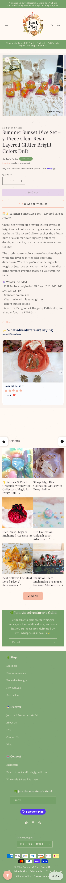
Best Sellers (12, 695)
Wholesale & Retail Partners (22, 779)
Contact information (43, 876)
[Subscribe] (53, 642)
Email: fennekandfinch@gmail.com (27, 772)
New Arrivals (13, 687)
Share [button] (9, 322)
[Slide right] (40, 121)
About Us (11, 722)
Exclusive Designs (16, 680)
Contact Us (12, 737)
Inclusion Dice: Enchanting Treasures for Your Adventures (47, 581)
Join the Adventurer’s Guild (21, 715)
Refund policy (20, 871)
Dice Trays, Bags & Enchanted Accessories (17, 533)
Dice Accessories (16, 673)
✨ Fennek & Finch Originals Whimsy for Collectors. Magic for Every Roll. (16, 487)
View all (33, 595)
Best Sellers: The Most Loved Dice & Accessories (17, 581)
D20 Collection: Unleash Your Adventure (43, 535)
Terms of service (54, 871)
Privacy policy (37, 871)
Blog (8, 744)
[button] (6, 24)
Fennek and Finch (31, 867)
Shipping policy (23, 876)
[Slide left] (25, 121)
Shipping (6, 163)
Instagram (12, 764)
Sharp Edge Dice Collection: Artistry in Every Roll (47, 485)
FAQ (8, 729)
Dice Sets (11, 665)
